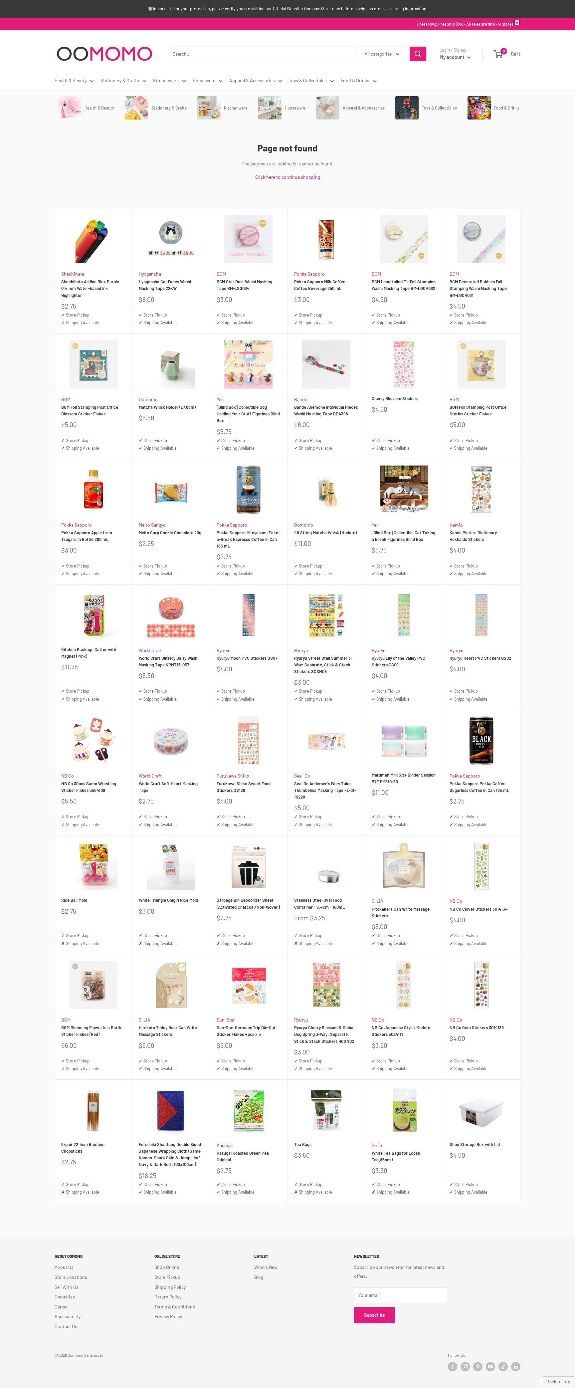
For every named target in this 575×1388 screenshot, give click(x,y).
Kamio (456, 525)
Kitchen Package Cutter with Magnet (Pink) (88, 653)
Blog (258, 1277)
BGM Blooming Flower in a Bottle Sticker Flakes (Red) (91, 1031)
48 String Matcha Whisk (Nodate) (325, 532)
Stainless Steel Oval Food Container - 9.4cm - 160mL (319, 903)
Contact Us (66, 1326)
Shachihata (72, 274)
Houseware (204, 80)
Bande (300, 399)
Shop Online (166, 1267)
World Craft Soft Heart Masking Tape (168, 787)
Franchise (65, 1296)
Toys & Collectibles (308, 80)
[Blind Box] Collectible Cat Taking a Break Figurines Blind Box (403, 536)
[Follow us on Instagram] (465, 1366)
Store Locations (71, 1277)
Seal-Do (302, 776)
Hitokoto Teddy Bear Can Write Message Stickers (168, 1031)
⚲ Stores (505, 24)
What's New (266, 1267)
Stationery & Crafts (119, 80)
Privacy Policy (168, 1316)
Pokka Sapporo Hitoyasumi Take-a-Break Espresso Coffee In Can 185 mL (248, 539)
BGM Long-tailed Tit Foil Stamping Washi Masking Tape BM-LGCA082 (404, 285)
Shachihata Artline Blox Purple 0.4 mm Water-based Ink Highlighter (90, 288)
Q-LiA (377, 901)
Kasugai (225, 1145)
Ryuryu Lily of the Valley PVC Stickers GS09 (398, 661)
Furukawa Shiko (233, 776)
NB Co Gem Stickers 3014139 (477, 1027)
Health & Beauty (71, 80)
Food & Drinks (355, 80)
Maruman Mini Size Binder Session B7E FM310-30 (404, 778)
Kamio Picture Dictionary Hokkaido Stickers (473, 536)
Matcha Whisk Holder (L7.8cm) (167, 407)
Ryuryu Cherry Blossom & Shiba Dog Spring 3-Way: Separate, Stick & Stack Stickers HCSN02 (324, 1034)
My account (453, 57)
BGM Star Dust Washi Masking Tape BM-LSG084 (244, 285)
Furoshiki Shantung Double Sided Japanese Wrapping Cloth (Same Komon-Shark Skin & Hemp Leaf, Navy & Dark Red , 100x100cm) (170, 1154)
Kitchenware (166, 80)
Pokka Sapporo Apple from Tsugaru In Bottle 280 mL (86, 536)
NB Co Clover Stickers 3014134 (479, 909)
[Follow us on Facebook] (452, 1366)
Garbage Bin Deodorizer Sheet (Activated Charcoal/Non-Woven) (248, 903)
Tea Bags (302, 1144)
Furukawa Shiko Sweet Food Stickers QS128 (244, 787)
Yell (220, 399)
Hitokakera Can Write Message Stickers (401, 912)
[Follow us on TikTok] (503, 1366)
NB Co (67, 776)
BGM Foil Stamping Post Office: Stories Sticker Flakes (479, 410)
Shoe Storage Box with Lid (475, 1144)
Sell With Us (67, 1287)
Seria (377, 1145)
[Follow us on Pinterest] (477, 1366)
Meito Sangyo (152, 525)
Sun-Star (226, 1020)
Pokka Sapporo (309, 274)
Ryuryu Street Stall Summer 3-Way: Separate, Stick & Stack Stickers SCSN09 (323, 664)
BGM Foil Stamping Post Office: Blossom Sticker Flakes (90, 410)
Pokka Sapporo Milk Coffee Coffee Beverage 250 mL (319, 285)
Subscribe (374, 1315)
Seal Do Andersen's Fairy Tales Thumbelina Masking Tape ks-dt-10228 (325, 790)
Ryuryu (224, 650)
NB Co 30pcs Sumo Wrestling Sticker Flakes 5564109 (88, 787)
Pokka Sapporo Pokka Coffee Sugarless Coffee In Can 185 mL (479, 787)
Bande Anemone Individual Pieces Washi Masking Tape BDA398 (326, 410)
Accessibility (68, 1316)
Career (61, 1306)
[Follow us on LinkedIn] (515, 1366)
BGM (221, 274)
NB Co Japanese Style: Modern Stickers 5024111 (401, 1031)
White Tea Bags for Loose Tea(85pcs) (396, 1156)
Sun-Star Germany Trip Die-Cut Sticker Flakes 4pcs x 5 (246, 1031)
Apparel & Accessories (252, 80)
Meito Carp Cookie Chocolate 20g (170, 532)
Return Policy (167, 1296)
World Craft (150, 650)
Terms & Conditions (174, 1306)
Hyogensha (150, 274)
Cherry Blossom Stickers (395, 398)
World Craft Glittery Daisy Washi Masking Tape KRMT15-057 (168, 661)
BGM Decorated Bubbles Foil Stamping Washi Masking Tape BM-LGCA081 (478, 288)
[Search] (418, 54)
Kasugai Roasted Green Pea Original (243, 1156)
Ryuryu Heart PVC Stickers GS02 (480, 658)
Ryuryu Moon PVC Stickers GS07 (247, 658)
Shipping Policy (170, 1287)
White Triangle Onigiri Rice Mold (168, 900)
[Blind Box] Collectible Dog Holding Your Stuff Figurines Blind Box (248, 413)
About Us (64, 1267)
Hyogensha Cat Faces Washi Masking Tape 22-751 (165, 285)
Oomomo (148, 399)
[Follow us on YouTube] (490, 1366)
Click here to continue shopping (287, 177)
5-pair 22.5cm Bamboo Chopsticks (82, 1148)
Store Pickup (167, 1277)
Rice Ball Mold (74, 900)
